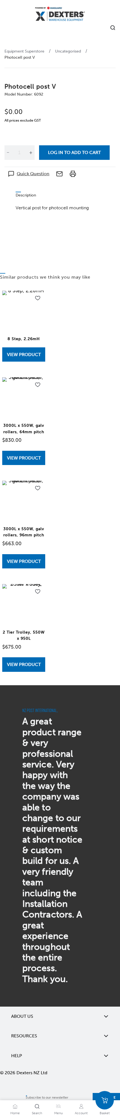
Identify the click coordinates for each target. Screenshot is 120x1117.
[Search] (37, 1106)
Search (37, 1113)
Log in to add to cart (74, 152)
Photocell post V (19, 57)
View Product (24, 354)
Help (16, 1055)
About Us (22, 1016)
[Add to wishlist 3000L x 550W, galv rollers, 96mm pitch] (38, 488)
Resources (24, 1035)
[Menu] (58, 1106)
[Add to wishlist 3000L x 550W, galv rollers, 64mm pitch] (38, 385)
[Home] (60, 14)
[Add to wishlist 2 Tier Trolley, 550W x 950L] (38, 592)
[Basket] (104, 1100)
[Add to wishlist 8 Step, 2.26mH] (38, 298)
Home (15, 1113)
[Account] (81, 1106)
